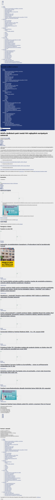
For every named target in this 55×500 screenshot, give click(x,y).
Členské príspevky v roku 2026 (11, 22)
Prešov (6, 33)
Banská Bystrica (8, 29)
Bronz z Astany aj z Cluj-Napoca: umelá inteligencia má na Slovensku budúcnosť (20, 205)
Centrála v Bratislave (9, 51)
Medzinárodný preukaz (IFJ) (11, 25)
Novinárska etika (8, 10)
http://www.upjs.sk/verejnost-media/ (40, 171)
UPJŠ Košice (15, 183)
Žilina (6, 36)
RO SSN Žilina (8, 58)
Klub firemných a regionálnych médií (13, 39)
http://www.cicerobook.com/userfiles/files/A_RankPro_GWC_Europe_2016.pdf (15, 165)
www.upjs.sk (21, 171)
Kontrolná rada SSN (9, 15)
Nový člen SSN (8, 21)
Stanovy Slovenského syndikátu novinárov (14, 8)
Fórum (6, 26)
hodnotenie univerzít (6, 183)
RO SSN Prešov (8, 55)
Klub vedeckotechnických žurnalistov (13, 47)
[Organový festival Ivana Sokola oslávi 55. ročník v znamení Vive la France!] (13, 214)
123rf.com (39, 497)
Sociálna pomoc (8, 16)
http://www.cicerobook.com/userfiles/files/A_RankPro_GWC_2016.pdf (13, 161)
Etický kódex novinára (9, 9)
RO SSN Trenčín (8, 56)
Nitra (6, 32)
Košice (6, 30)
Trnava (6, 35)
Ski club (6, 48)
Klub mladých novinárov (10, 43)
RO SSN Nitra (7, 53)
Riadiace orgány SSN (9, 13)
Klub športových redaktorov (11, 46)
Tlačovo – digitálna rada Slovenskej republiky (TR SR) (16, 17)
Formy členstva (8, 20)
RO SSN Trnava (8, 57)
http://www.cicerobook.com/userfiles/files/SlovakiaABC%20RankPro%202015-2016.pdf (17, 169)
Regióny (4, 28)
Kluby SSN (7, 12)
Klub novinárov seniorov (10, 44)
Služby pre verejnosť (7, 59)
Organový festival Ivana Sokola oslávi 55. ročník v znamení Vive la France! (18, 215)
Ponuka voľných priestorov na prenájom (13, 62)
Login (17, 219)
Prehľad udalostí (10, 31)
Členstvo (4, 19)
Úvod (4, 6)
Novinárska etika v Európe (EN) (11, 11)
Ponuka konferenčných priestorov (12, 61)
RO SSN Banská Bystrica (10, 50)
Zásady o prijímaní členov (10, 23)
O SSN (4, 7)
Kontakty (4, 49)
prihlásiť (21, 224)
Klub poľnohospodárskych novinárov (13, 45)
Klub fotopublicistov (9, 42)
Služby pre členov (9, 24)
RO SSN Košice (8, 52)
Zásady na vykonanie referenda (11, 18)
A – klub (6, 38)
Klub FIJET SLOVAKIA (9, 40)
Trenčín (6, 34)
